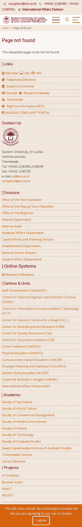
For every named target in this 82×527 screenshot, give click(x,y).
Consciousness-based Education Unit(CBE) (32, 360)
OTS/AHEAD (10, 476)
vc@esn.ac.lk (20, 176)
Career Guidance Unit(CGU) (21, 346)
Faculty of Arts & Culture (19, 408)
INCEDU (8, 495)
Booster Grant (12, 482)
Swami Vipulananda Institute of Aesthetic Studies (37, 448)
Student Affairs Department (22, 259)
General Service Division (19, 253)
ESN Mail (11, 73)
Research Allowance (19, 274)
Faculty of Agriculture (17, 402)
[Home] (25, 19)
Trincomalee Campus (17, 455)
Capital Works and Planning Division (28, 239)
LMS (27, 73)
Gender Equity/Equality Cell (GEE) (25, 373)
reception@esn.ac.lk (22, 4)
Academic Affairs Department (22, 233)
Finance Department (16, 219)
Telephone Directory (21, 80)
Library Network (14, 461)
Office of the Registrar (18, 213)
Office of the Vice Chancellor (22, 200)
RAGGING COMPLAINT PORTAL (27, 113)
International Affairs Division (42, 9)
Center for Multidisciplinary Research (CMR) (33, 327)
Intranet (12, 93)
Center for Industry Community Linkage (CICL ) (35, 320)
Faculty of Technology (17, 435)
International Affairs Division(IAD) (26, 386)
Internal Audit (12, 226)
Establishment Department (21, 246)
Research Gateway (36, 93)
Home (5, 28)
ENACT (7, 489)
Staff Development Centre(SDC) (24, 290)
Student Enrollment (20, 86)
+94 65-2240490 (55, 4)
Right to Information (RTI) (25, 106)
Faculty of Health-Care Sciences (24, 421)
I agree (41, 520)
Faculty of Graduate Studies (21, 441)
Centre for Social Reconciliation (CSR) (28, 340)
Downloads (15, 99)
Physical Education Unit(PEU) (22, 353)
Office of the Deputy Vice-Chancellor (28, 206)
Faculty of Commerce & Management (28, 415)
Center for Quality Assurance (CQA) (27, 333)
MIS (39, 73)
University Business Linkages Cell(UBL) (30, 379)
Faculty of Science (14, 428)
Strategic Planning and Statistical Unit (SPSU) (34, 366)
